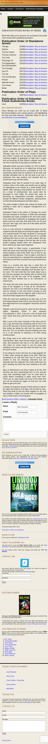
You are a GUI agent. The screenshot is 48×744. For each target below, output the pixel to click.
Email (5, 411)
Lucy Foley (8, 646)
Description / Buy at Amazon (36, 46)
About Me (28, 571)
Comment (7, 417)
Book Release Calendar (34, 9)
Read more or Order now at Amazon (13, 530)
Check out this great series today (36, 624)
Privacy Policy (6, 740)
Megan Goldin (10, 648)
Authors (10, 9)
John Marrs (9, 643)
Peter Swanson (10, 650)
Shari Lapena (9, 655)
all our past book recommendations (27, 458)
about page (27, 702)
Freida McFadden (11, 641)
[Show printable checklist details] (44, 30)
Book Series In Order (10, 399)
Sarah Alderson (10, 653)
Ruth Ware (8, 652)
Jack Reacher (11, 672)
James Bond (11, 684)
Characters (20, 9)
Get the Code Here (11, 447)
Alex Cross (10, 676)
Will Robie (10, 688)
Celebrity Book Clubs (22, 537)
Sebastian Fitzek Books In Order (21, 30)
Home (3, 9)
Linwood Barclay (37, 519)
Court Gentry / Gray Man (15, 680)
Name (5, 406)
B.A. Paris (8, 639)
